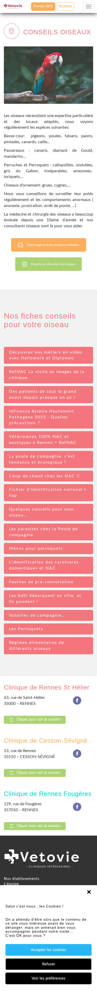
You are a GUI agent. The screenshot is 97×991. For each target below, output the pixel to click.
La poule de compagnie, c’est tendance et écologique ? (42, 459)
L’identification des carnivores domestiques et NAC (44, 565)
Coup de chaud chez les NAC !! (44, 476)
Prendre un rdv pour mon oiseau (53, 264)
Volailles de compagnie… (37, 615)
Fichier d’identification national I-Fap (48, 492)
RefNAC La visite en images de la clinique (47, 375)
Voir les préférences (48, 978)
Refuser (48, 964)
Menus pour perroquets (36, 548)
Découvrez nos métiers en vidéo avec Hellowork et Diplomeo (45, 355)
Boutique (65, 6)
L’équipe (11, 884)
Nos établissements (21, 879)
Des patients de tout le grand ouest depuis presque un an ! (43, 394)
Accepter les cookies (48, 950)
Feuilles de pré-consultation (41, 582)
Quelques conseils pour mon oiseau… (41, 512)
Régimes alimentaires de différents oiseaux (36, 646)
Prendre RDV (43, 6)
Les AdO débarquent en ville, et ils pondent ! (45, 599)
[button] (89, 891)
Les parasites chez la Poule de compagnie (43, 532)
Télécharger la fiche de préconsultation (53, 244)
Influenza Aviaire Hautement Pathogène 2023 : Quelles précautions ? (41, 417)
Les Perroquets (26, 629)
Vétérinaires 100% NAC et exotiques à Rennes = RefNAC (43, 440)
